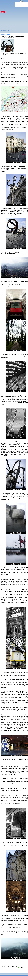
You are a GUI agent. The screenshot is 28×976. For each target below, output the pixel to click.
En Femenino (19, 5)
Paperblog (7, 5)
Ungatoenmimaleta (5, 37)
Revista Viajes (5, 30)
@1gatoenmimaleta (12, 37)
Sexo (25, 5)
